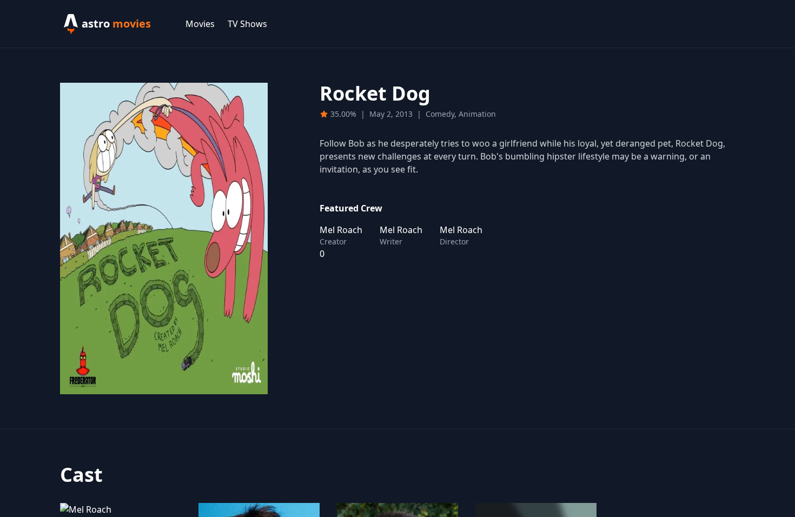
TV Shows (247, 24)
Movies (200, 24)
